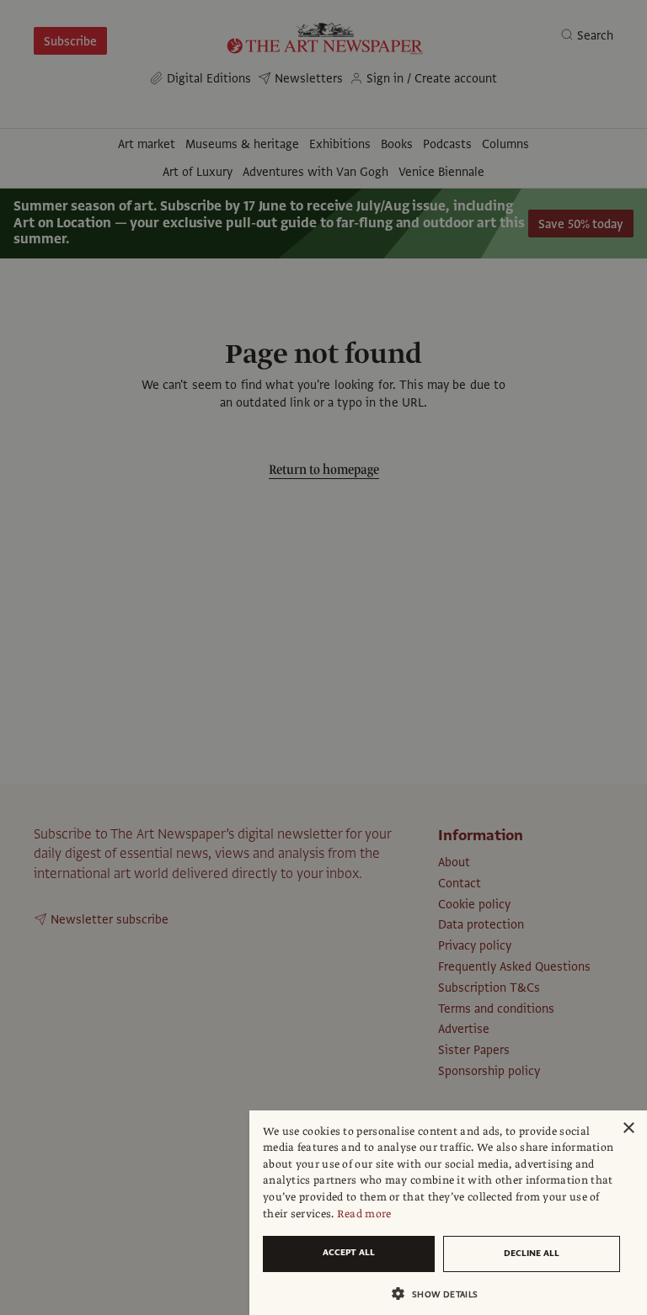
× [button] (628, 1128)
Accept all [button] (349, 1252)
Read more (364, 1214)
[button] (441, 1293)
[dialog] (448, 1212)
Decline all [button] (531, 1253)
